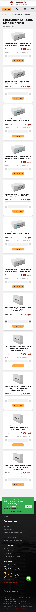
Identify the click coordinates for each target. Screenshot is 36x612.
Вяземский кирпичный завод (13, 540)
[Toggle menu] (32, 9)
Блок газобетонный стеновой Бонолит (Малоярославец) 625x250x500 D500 (18, 270)
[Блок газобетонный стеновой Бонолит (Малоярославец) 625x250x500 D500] (18, 262)
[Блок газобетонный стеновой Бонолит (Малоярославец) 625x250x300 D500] (18, 111)
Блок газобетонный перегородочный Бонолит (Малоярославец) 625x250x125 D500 (18, 388)
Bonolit (6, 526)
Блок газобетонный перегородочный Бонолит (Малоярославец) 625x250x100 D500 (18, 348)
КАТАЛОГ (6, 9)
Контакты (7, 585)
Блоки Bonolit (8, 551)
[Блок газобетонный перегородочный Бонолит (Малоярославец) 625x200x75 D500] (18, 457)
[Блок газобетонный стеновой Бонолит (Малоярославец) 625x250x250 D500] (18, 73)
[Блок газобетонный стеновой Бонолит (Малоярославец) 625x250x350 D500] (18, 148)
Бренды (6, 524)
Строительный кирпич (11, 553)
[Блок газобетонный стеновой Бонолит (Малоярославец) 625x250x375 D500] (18, 186)
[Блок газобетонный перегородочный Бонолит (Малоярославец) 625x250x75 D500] (18, 299)
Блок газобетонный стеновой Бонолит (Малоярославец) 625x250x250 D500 (18, 82)
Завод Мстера (8, 529)
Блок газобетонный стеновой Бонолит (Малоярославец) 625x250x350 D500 (18, 157)
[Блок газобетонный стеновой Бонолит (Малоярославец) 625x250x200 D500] (18, 35)
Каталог (6, 548)
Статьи (6, 516)
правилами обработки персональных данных (14, 608)
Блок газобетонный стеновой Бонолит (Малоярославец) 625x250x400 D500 (18, 233)
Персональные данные (11, 591)
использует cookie (26, 603)
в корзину (19, 60)
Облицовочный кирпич (12, 556)
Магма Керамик (9, 535)
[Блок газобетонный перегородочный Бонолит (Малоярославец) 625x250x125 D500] (18, 378)
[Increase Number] (30, 56)
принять (28, 506)
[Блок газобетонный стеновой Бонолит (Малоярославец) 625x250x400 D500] (18, 224)
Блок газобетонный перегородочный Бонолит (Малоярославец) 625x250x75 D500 (18, 309)
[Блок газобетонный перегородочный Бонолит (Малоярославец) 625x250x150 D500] (18, 418)
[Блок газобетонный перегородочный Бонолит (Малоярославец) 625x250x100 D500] (18, 339)
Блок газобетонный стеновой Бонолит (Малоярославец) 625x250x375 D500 (18, 195)
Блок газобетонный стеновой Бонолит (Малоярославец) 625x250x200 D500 (18, 44)
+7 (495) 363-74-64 (10, 582)
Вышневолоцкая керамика (13, 532)
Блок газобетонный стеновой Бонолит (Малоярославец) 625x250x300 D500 (18, 119)
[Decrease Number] (6, 56)
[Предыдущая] (20, 494)
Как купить (7, 588)
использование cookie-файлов (12, 508)
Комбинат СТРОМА (10, 537)
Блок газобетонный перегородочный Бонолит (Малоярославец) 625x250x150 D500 (18, 427)
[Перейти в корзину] (25, 9)
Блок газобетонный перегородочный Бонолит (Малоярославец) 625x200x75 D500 (18, 467)
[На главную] (18, 3)
